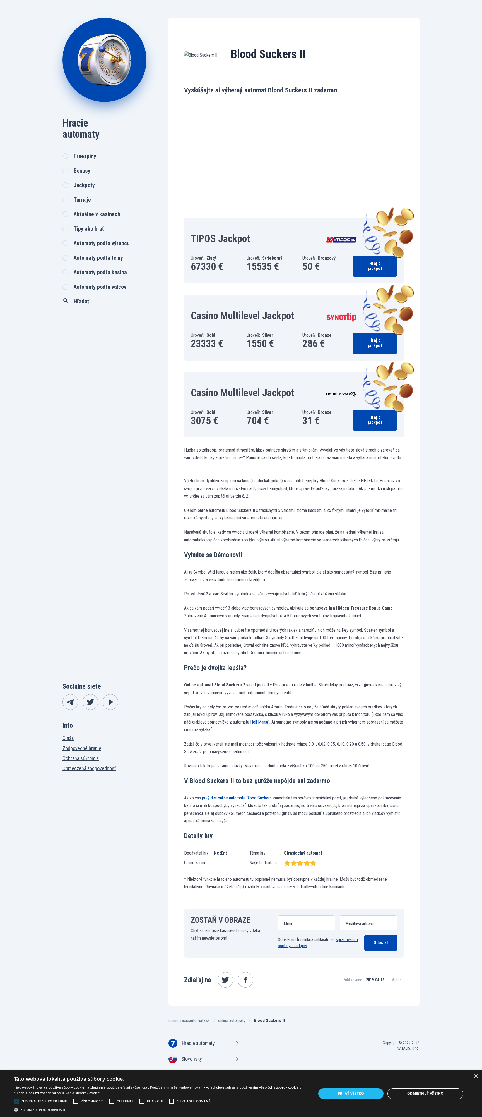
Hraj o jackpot (375, 266)
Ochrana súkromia (80, 758)
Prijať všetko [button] (351, 1093)
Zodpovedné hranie (81, 748)
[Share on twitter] (225, 980)
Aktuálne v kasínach (97, 214)
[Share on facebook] (245, 980)
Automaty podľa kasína (100, 272)
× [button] (476, 1076)
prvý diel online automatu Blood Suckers (237, 798)
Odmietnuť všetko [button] (425, 1093)
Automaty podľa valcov (100, 286)
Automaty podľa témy (98, 257)
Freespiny (85, 156)
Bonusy (82, 170)
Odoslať (380, 942)
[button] (160, 1110)
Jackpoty (84, 185)
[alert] (241, 1093)
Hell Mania (259, 722)
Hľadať (81, 301)
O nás (68, 738)
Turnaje (82, 199)
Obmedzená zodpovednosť (89, 768)
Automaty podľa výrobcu (102, 243)
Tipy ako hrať (89, 228)
